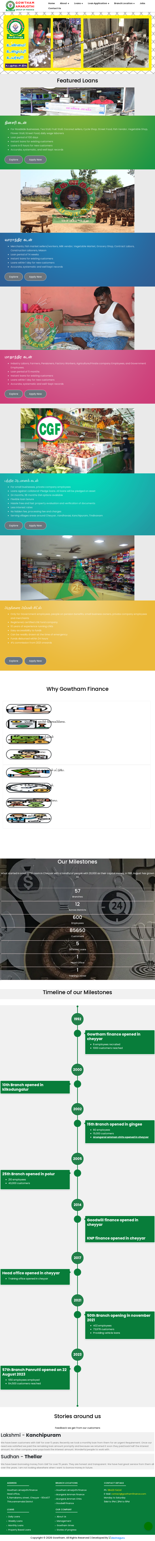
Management (64, 1521)
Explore (13, 159)
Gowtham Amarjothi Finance (71, 1490)
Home (51, 3)
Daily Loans (14, 1516)
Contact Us (54, 8)
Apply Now (35, 159)
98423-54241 (115, 1490)
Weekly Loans (15, 1521)
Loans (77, 3)
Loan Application (97, 3)
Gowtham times (65, 1525)
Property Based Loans (19, 1529)
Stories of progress (66, 1529)
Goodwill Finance (65, 1503)
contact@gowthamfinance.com (128, 1493)
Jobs (142, 3)
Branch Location (123, 3)
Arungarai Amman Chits (69, 1498)
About (63, 3)
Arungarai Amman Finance (70, 1494)
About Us (61, 1516)
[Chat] (148, 1526)
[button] (11, 43)
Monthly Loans (15, 1525)
